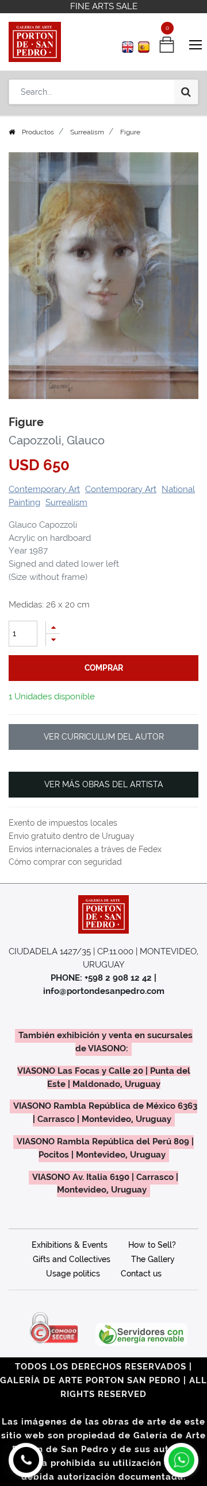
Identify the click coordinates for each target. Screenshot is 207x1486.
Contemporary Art (44, 489)
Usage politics (73, 1273)
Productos (38, 132)
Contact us (141, 1273)
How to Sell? (152, 1244)
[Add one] (53, 627)
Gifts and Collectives (71, 1259)
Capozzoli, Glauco (57, 440)
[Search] (186, 92)
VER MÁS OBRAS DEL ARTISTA (103, 784)
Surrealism (87, 132)
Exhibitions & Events (70, 1244)
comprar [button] (104, 667)
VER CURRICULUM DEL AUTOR (104, 736)
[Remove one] (53, 640)
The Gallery (153, 1259)
